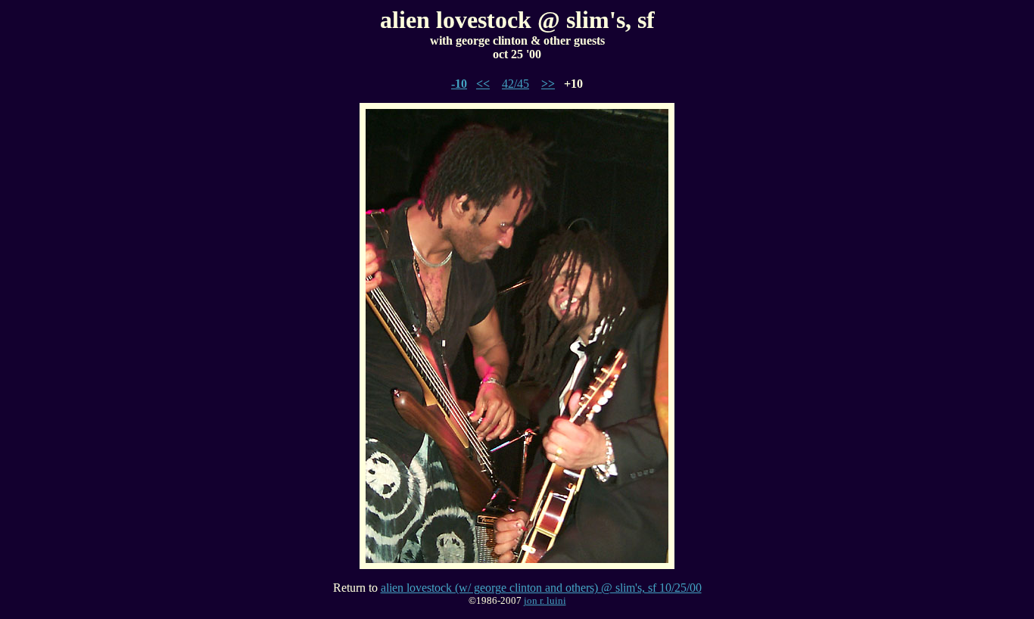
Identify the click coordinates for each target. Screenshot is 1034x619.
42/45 (515, 83)
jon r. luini (545, 600)
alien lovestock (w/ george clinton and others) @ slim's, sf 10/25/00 (541, 587)
